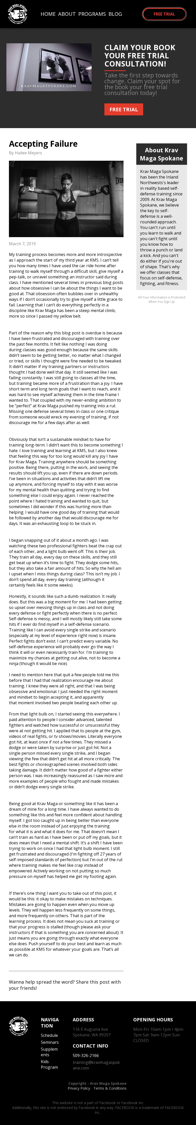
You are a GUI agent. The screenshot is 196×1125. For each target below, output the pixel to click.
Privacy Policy (79, 1088)
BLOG (115, 13)
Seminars (50, 1042)
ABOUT (67, 13)
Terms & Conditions (110, 1088)
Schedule (49, 1035)
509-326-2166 (86, 1055)
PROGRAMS (92, 13)
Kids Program (49, 1064)
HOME (48, 13)
